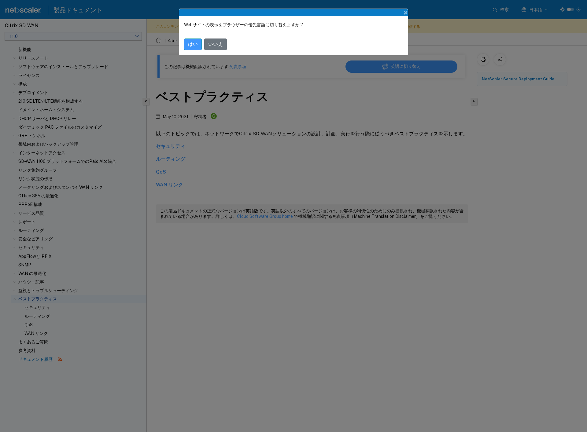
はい (193, 44)
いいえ (215, 44)
